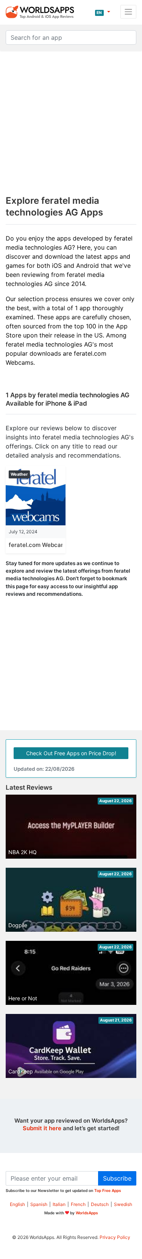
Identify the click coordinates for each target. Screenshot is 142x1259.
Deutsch (100, 1204)
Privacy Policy (115, 1237)
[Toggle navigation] (128, 12)
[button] (102, 12)
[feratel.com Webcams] (36, 495)
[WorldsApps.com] (42, 12)
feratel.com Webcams (39, 544)
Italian (59, 1204)
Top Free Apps (107, 1190)
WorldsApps (87, 1213)
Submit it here (42, 1128)
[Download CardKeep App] (71, 1050)
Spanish (38, 1204)
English (17, 1204)
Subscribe (117, 1178)
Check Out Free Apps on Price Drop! (71, 753)
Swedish (123, 1204)
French (78, 1204)
